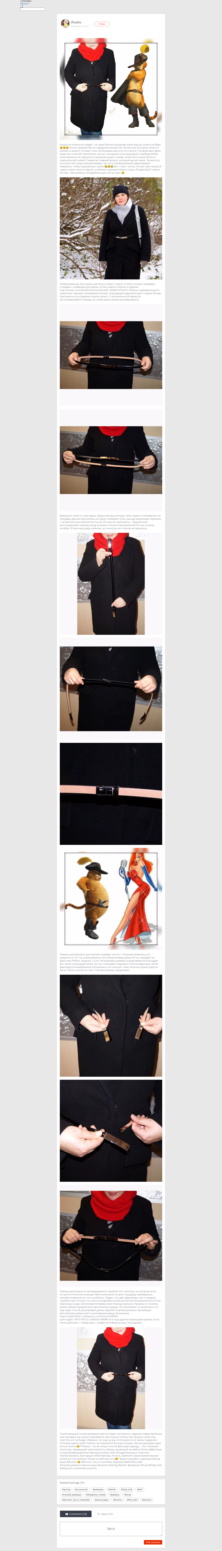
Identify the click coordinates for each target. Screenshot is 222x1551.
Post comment (153, 1542)
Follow (102, 24)
